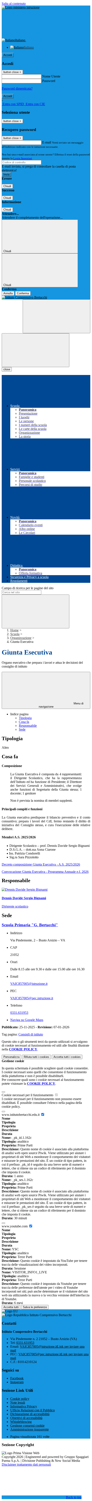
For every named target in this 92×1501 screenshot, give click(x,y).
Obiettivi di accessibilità (26, 1418)
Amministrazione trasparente (29, 1429)
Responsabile (28, 725)
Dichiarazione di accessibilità (29, 1414)
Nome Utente (51, 76)
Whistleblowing (21, 1421)
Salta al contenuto (14, 3)
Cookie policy (19, 1398)
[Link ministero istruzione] (21, 7)
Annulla (8, 293)
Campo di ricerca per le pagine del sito (27, 588)
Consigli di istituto (30, 1034)
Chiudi (7, 186)
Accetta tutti (67, 1057)
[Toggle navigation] (35, 350)
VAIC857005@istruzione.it (28, 983)
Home (14, 630)
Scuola (14, 634)
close (6, 369)
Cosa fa (24, 722)
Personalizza (11, 1057)
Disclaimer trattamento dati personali (26, 1464)
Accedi (7, 55)
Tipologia (25, 718)
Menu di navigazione (61, 705)
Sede (22, 729)
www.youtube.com (15, 1226)
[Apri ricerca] (56, 316)
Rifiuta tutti (36, 1057)
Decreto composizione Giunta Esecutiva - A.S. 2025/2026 (41, 864)
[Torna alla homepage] (46, 297)
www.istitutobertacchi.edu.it (21, 1114)
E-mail (46, 142)
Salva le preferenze (35, 1307)
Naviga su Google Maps (26, 1020)
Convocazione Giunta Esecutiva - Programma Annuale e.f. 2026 (45, 871)
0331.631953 (19, 1012)
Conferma (23, 293)
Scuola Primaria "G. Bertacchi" (30, 925)
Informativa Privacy (23, 1406)
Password (48, 81)
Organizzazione (20, 638)
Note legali (17, 1402)
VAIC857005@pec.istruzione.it (31, 998)
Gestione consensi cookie (27, 1425)
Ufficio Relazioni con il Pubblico (32, 1410)
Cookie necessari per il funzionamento (28, 1095)
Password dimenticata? (17, 88)
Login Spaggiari (22, 158)
